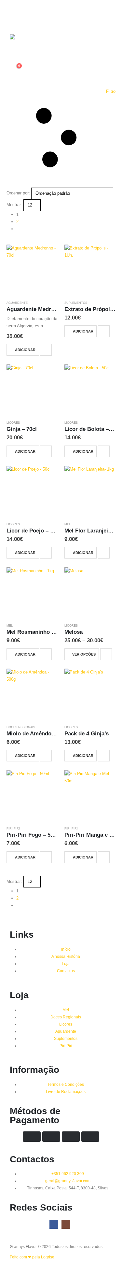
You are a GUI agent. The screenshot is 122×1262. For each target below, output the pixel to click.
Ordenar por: (18, 193)
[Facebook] (53, 1224)
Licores (13, 422)
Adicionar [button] (25, 350)
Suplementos (75, 303)
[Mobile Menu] (14, 13)
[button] (61, 138)
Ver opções (84, 654)
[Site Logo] (23, 43)
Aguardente (17, 303)
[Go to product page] (32, 270)
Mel (67, 524)
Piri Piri (13, 828)
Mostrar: (14, 204)
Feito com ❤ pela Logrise (32, 1257)
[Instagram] (65, 1224)
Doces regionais (21, 727)
